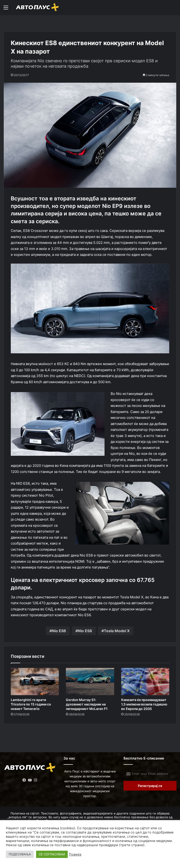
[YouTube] (30, 780)
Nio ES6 (59, 630)
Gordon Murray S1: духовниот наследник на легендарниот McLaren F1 (87, 704)
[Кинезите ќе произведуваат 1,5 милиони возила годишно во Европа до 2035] (145, 681)
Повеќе (75, 854)
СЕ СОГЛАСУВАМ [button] (52, 854)
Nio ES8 (85, 630)
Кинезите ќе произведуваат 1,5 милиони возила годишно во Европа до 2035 (144, 704)
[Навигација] (6, 9)
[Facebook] (24, 780)
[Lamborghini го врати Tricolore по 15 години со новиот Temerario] (35, 681)
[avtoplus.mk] (37, 7)
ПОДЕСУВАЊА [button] (20, 854)
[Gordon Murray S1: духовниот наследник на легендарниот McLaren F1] (90, 681)
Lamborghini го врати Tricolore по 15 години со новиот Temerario (31, 704)
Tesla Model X (117, 630)
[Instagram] (35, 780)
